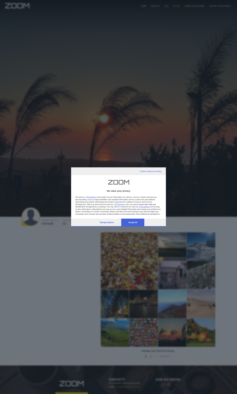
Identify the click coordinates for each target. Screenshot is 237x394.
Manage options (107, 222)
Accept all (132, 222)
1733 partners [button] (90, 197)
